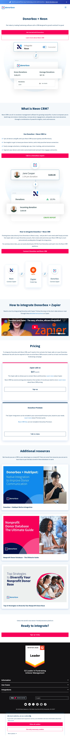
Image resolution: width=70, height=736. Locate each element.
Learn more (50, 376)
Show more (11, 720)
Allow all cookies (35, 724)
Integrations (6, 690)
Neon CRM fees (23, 422)
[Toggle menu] (66, 8)
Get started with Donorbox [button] (35, 32)
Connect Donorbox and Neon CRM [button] (35, 251)
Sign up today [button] (35, 635)
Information (6, 680)
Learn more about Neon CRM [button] (35, 38)
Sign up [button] (35, 389)
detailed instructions (36, 313)
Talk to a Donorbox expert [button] (35, 156)
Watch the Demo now (52, 2)
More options (11, 733)
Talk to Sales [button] (35, 434)
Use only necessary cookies (35, 729)
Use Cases (5, 685)
